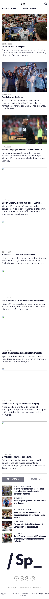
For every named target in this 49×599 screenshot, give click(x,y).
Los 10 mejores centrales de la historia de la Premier (23, 300)
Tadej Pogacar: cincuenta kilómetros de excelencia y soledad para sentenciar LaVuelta (30, 539)
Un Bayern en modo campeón (13, 46)
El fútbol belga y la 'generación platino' (17, 457)
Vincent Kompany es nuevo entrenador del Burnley (22, 149)
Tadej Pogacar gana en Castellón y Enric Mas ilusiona (30, 502)
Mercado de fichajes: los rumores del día (18, 254)
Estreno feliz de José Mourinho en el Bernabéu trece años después (28, 526)
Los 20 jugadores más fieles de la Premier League (22, 353)
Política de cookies (25, 588)
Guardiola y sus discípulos (12, 97)
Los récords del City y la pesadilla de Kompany (20, 403)
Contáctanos (37, 588)
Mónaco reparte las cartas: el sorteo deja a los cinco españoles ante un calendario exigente (29, 491)
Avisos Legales (12, 588)
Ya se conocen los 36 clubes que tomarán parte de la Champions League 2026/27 (29, 515)
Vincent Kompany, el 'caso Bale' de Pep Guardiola (21, 203)
